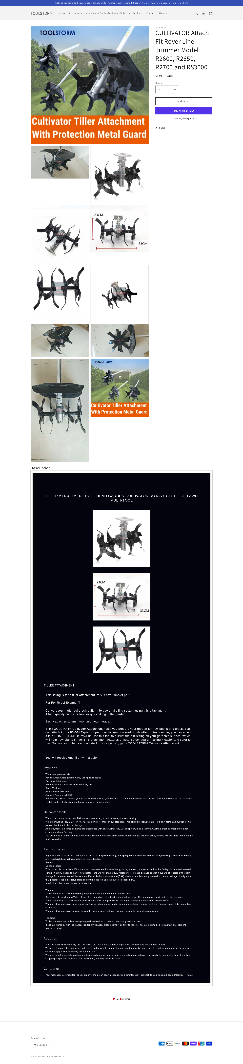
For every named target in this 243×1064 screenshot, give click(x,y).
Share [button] (162, 127)
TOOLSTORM (42, 1056)
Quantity (159, 83)
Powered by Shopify (56, 1056)
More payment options (184, 118)
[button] (75, 13)
